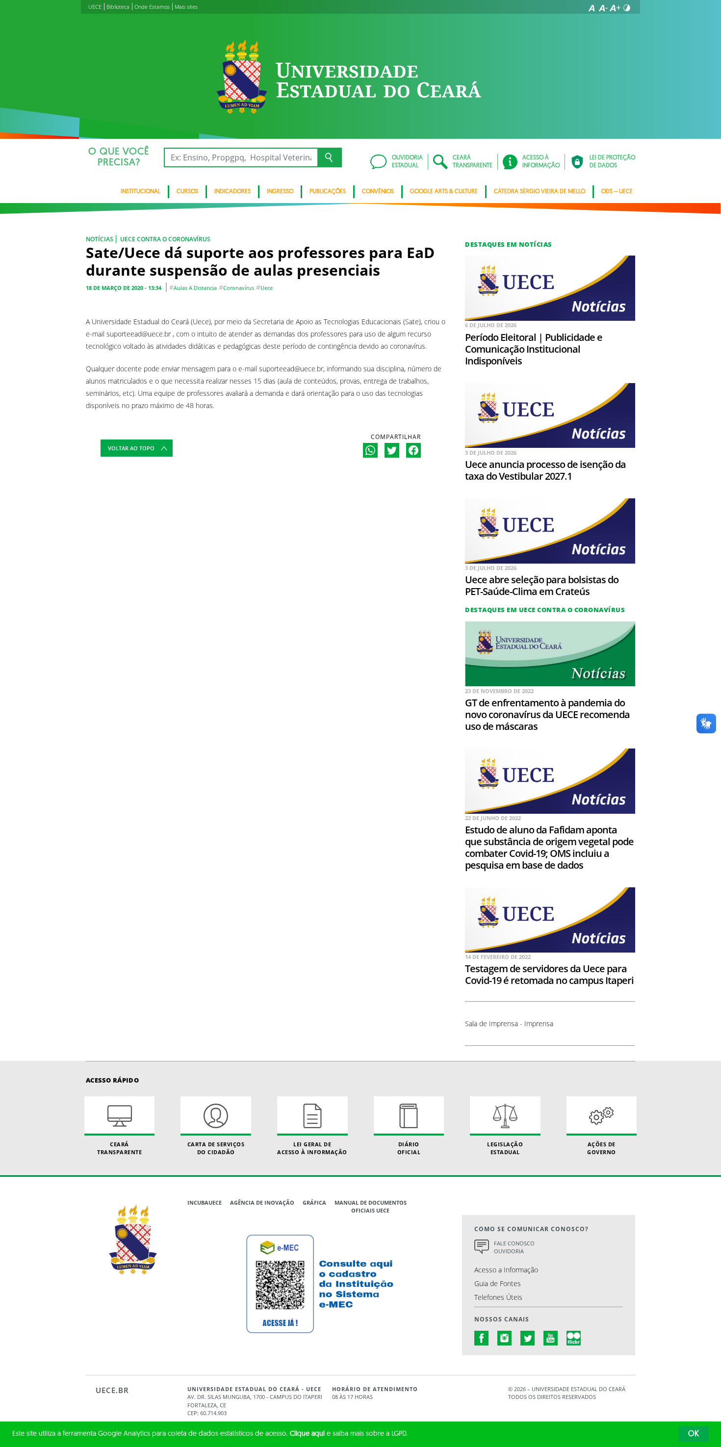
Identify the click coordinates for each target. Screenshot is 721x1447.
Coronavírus (238, 287)
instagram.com (504, 1338)
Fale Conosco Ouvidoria (514, 1247)
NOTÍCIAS (99, 239)
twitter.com (527, 1338)
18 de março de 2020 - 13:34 (123, 287)
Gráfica (314, 1202)
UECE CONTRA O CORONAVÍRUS (165, 239)
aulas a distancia (195, 287)
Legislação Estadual (505, 1147)
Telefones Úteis (498, 1297)
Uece (266, 287)
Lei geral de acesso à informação (312, 1147)
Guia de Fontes (497, 1283)
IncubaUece (204, 1202)
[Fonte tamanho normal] (591, 8)
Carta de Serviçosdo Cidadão (216, 1147)
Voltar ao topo (131, 448)
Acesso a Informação (506, 1269)
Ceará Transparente (119, 1147)
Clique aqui (307, 1434)
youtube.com (550, 1338)
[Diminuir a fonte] (603, 8)
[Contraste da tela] (627, 8)
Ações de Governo (601, 1147)
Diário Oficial (409, 1147)
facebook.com (481, 1338)
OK (693, 1434)
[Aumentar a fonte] (615, 8)
